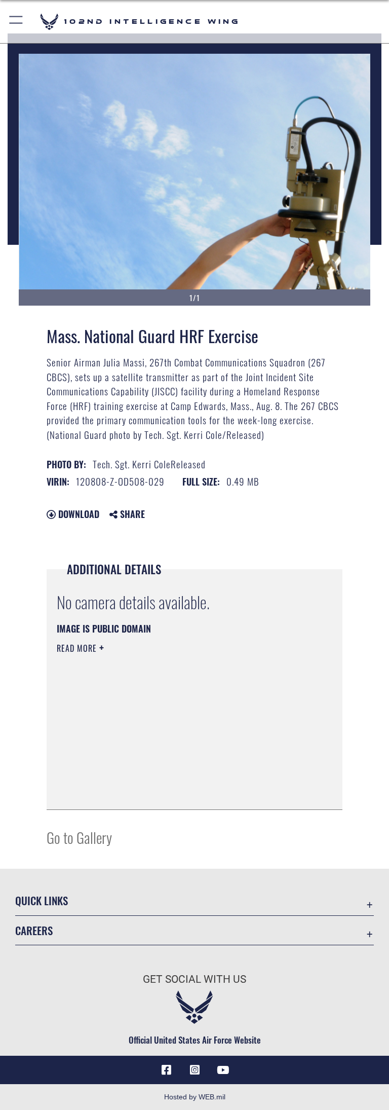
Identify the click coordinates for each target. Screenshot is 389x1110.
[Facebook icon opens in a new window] (166, 1070)
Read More (78, 648)
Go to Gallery (79, 837)
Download (77, 514)
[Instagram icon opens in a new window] (194, 1070)
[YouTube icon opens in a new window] (222, 1070)
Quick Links (41, 900)
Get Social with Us (194, 979)
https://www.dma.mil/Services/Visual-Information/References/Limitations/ (175, 727)
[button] (16, 21)
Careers (34, 930)
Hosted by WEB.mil (194, 1097)
